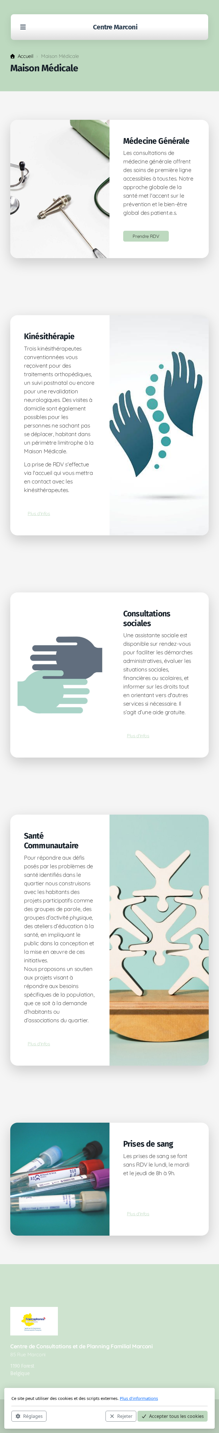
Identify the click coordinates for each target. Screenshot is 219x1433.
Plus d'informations (139, 1398)
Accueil (25, 56)
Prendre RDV (146, 236)
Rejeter (125, 1416)
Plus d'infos (39, 513)
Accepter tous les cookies (176, 1416)
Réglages (33, 1416)
